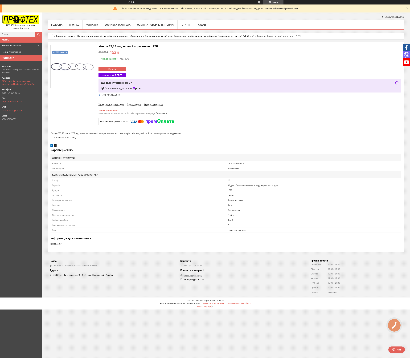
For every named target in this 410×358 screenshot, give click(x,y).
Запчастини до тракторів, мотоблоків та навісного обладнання (109, 36)
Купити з (106, 75)
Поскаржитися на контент (213, 303)
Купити (112, 69)
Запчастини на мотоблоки (158, 36)
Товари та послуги (11, 45)
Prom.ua (220, 300)
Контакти (92, 25)
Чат (399, 349)
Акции (202, 25)
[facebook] (51, 146)
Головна (56, 25)
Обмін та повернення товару (155, 25)
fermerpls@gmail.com (12, 110)
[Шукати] (38, 34)
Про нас (74, 25)
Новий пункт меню (11, 51)
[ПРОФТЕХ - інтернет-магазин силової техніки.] (20, 19)
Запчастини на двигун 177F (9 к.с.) (236, 36)
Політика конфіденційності (239, 303)
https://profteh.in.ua (12, 101)
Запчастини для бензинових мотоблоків (195, 36)
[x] (55, 146)
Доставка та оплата (118, 25)
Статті (186, 25)
